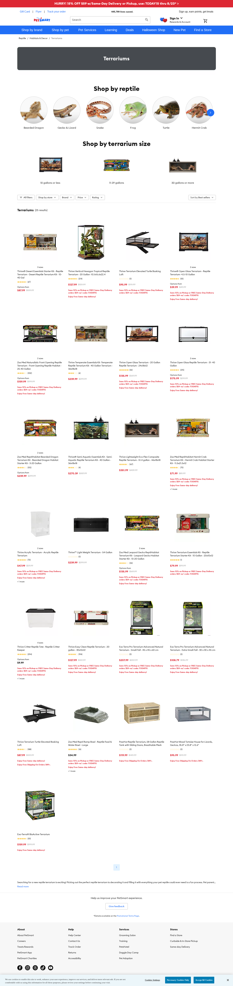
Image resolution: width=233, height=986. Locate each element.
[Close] (227, 980)
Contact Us (74, 941)
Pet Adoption (126, 958)
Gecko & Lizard (67, 127)
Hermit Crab (199, 127)
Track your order (56, 11)
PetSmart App (24, 952)
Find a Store (176, 935)
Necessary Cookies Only (178, 980)
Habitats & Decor (39, 38)
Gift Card (25, 11)
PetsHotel (124, 946)
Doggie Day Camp (129, 952)
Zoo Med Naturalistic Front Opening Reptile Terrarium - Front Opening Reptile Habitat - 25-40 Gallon (39, 365)
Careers (21, 941)
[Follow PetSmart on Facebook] (19, 967)
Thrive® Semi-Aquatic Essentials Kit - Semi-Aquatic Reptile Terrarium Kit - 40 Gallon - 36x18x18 (90, 460)
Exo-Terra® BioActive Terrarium (33, 834)
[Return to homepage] (42, 19)
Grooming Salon (127, 935)
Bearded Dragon (34, 127)
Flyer (38, 11)
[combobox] (110, 19)
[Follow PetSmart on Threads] (35, 967)
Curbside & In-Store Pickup (184, 941)
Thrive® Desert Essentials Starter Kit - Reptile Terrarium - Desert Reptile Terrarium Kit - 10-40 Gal (40, 274)
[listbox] (116, 113)
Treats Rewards (25, 946)
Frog (133, 127)
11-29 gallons (116, 182)
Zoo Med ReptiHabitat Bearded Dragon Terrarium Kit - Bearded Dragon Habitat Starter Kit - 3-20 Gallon (37, 460)
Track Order (74, 946)
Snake (100, 127)
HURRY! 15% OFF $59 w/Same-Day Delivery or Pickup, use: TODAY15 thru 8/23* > (116, 3)
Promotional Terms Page (128, 916)
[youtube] (50, 967)
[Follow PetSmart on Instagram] (27, 967)
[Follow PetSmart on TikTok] (42, 967)
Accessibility (74, 958)
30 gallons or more (183, 182)
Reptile (22, 38)
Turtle (166, 127)
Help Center (74, 935)
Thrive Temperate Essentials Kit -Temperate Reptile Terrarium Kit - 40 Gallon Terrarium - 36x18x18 (90, 365)
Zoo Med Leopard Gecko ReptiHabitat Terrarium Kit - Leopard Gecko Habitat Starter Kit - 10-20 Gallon (139, 555)
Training (123, 941)
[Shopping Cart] (209, 21)
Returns (72, 952)
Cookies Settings (152, 980)
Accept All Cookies (204, 980)
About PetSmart (25, 935)
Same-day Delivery (180, 946)
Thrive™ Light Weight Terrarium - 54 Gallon (90, 552)
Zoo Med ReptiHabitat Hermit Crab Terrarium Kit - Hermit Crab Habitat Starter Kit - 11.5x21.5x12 (192, 460)
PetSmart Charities (27, 958)
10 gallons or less (50, 182)
